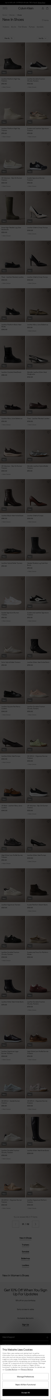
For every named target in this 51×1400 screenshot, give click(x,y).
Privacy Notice (27, 1369)
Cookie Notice (11, 1369)
